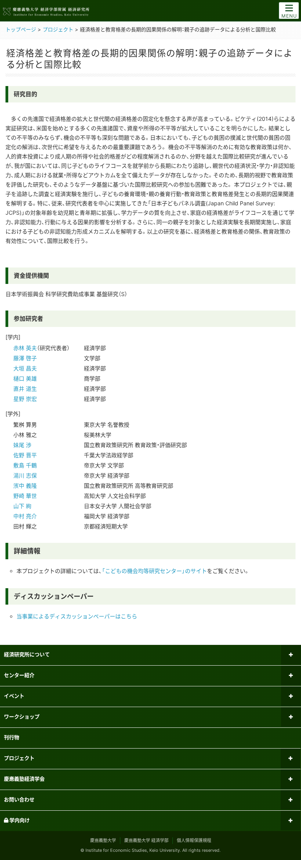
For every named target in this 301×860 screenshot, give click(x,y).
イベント (14, 696)
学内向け (19, 820)
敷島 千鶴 (25, 465)
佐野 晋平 (25, 455)
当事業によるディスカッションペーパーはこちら (76, 616)
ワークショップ (22, 716)
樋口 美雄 (25, 378)
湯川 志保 (25, 475)
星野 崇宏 (25, 398)
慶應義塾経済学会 (24, 779)
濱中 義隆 (25, 485)
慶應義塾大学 (103, 840)
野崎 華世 (25, 495)
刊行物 (11, 737)
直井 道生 (25, 388)
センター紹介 (19, 675)
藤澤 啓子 (25, 358)
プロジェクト (19, 758)
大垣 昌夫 (25, 368)
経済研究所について (27, 654)
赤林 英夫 (25, 348)
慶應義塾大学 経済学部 (146, 840)
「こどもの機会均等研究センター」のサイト (154, 570)
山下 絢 (22, 506)
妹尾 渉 (22, 445)
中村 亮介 (25, 516)
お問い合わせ (19, 799)
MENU (289, 16)
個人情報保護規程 (194, 840)
